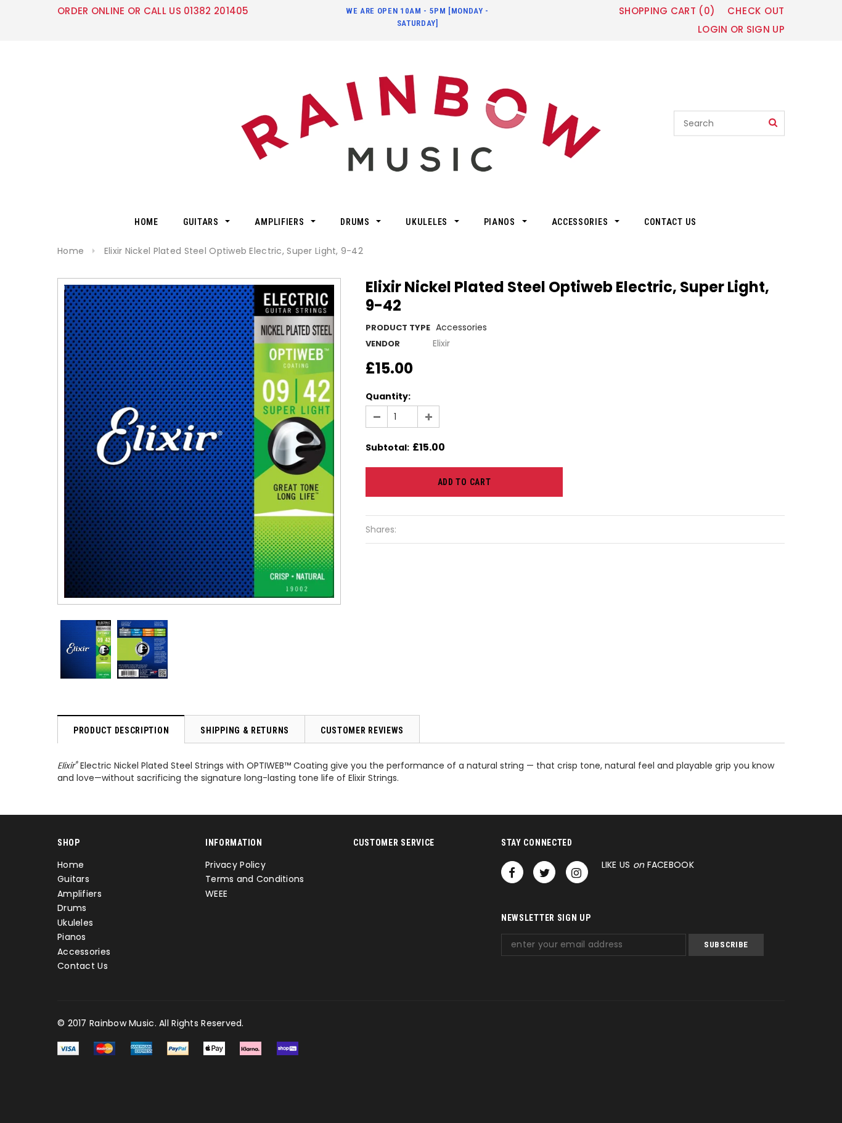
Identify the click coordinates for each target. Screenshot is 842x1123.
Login (713, 29)
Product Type (398, 327)
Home (70, 251)
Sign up (765, 29)
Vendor (383, 343)
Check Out (756, 11)
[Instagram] (577, 872)
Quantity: (388, 396)
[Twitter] (544, 872)
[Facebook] (512, 872)
